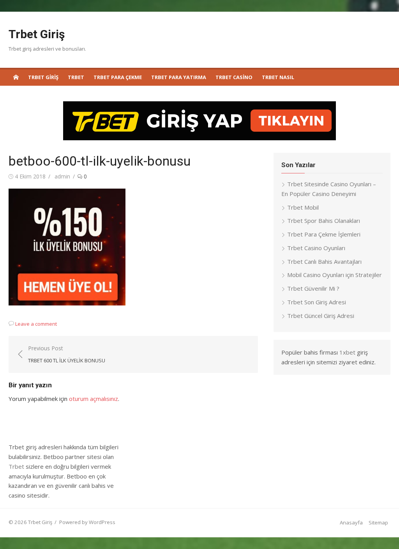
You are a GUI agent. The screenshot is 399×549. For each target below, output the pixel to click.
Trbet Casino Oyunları (316, 248)
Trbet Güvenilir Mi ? (313, 288)
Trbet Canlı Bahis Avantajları (324, 261)
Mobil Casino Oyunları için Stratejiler (334, 275)
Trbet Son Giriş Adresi (316, 302)
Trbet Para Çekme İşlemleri (323, 234)
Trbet (76, 77)
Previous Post (66, 354)
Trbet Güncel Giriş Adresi (320, 316)
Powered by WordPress (87, 522)
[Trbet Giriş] (16, 77)
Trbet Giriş (37, 34)
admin (62, 176)
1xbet (347, 352)
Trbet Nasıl (278, 77)
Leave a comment (36, 323)
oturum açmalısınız (93, 398)
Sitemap (378, 522)
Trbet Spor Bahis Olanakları (323, 220)
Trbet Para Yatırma (178, 77)
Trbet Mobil (303, 207)
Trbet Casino (233, 77)
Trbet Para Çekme (118, 77)
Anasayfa (351, 522)
